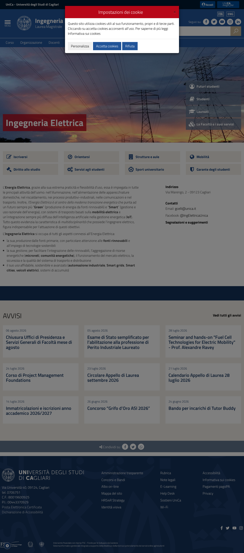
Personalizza (80, 46)
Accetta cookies (107, 46)
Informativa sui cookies (84, 33)
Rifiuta (130, 46)
